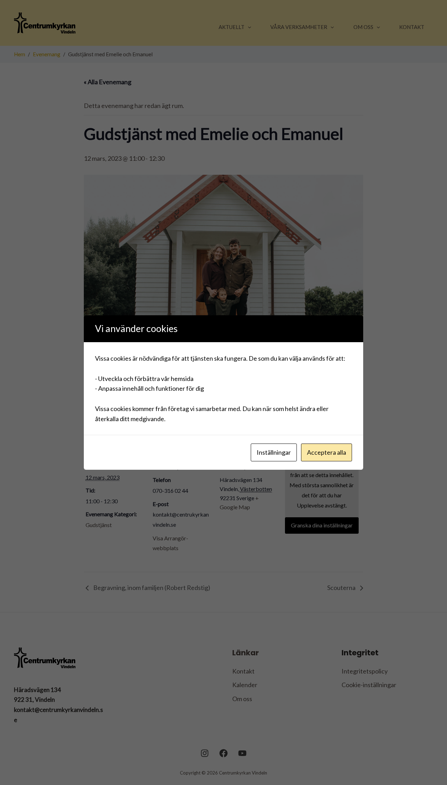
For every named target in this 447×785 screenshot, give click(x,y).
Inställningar (274, 452)
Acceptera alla (326, 452)
